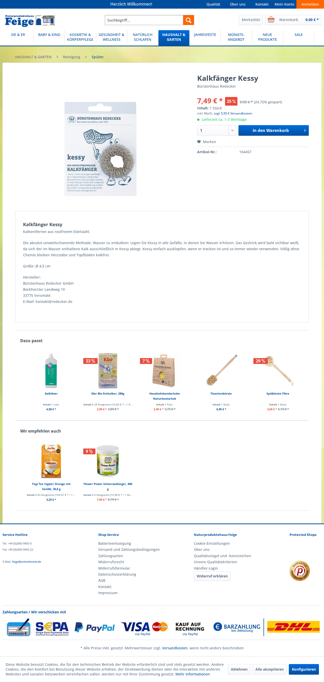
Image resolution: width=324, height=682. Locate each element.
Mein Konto (284, 4)
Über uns (238, 4)
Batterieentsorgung (114, 543)
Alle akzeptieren (269, 669)
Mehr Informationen (192, 674)
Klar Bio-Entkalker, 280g (107, 393)
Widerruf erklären (212, 576)
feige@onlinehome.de (26, 561)
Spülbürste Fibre (278, 393)
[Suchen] (188, 20)
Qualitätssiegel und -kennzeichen (222, 555)
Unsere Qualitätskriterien (215, 561)
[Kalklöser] (51, 370)
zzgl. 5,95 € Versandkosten (233, 113)
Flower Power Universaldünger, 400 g (108, 486)
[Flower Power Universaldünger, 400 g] (108, 461)
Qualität (213, 4)
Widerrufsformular (114, 568)
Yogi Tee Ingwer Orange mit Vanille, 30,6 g (51, 486)
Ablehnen (239, 669)
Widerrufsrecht (111, 561)
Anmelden (310, 4)
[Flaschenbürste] (221, 370)
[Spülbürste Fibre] (278, 370)
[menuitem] (149, 20)
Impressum (107, 592)
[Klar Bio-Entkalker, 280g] (108, 370)
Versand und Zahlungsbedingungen (129, 549)
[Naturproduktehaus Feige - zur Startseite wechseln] (30, 21)
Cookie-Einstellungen (212, 543)
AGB (101, 580)
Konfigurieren (304, 669)
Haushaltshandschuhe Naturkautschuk (164, 396)
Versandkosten (175, 648)
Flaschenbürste (221, 393)
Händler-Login (206, 568)
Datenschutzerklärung (117, 574)
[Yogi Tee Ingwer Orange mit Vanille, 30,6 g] (51, 461)
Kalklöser (51, 393)
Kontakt (262, 4)
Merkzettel (251, 19)
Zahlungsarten (110, 555)
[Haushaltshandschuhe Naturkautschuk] (164, 370)
